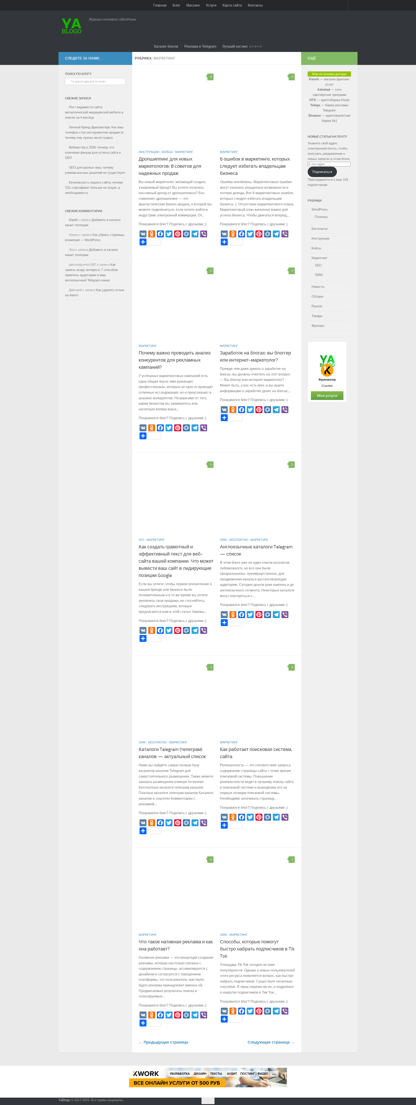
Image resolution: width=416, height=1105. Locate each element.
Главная (160, 5)
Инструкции (149, 152)
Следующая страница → (271, 1042)
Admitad (323, 89)
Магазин (193, 5)
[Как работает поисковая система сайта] (257, 699)
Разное (317, 306)
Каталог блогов (166, 46)
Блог (176, 5)
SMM (223, 540)
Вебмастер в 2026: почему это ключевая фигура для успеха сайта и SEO (93, 152)
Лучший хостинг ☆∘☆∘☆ (242, 46)
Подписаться (322, 172)
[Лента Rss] (125, 57)
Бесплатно (238, 540)
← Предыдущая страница (163, 1042)
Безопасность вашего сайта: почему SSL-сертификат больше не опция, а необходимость (94, 187)
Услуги (211, 5)
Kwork (314, 79)
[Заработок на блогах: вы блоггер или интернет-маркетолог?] (257, 302)
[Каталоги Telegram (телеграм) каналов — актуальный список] (176, 699)
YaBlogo (64, 1100)
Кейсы (167, 152)
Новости (318, 286)
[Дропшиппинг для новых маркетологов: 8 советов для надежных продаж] (176, 108)
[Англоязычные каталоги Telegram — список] (257, 496)
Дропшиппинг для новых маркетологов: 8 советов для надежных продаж (170, 166)
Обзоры (317, 296)
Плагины (321, 217)
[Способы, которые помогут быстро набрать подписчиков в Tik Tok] (257, 891)
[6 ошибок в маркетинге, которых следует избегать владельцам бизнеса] (257, 108)
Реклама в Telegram (200, 46)
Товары (317, 316)
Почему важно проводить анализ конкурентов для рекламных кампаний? (175, 360)
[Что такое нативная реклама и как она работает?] (176, 891)
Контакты (255, 5)
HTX (312, 100)
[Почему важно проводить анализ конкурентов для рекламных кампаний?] (176, 302)
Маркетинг (184, 152)
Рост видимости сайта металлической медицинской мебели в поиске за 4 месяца (94, 112)
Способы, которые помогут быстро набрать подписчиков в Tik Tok (257, 949)
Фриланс (318, 325)
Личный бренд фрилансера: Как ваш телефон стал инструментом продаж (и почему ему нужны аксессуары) (94, 132)
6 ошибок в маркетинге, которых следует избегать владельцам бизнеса (255, 166)
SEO (141, 540)
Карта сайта (232, 5)
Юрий (73, 220)
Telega (315, 105)
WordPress (320, 209)
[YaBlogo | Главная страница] (71, 26)
